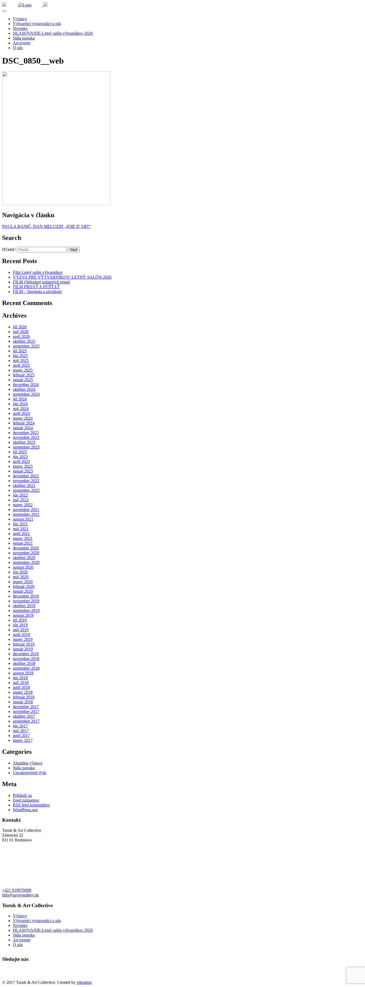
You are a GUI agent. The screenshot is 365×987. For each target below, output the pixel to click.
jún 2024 (20, 403)
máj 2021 (21, 528)
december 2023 (26, 432)
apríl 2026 (21, 336)
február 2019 (23, 644)
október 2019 (24, 605)
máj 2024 (21, 408)
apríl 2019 (21, 634)
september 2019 (26, 610)
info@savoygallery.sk (20, 895)
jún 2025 (20, 355)
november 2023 (26, 437)
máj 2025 (21, 360)
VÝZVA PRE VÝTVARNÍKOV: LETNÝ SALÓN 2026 (62, 277)
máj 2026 (21, 331)
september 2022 (26, 490)
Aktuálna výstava (27, 763)
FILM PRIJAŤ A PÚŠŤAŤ (36, 286)
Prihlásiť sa (22, 795)
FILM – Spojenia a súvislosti (37, 291)
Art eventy (22, 43)
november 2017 (26, 711)
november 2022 (26, 480)
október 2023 (24, 442)
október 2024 (24, 389)
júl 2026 (20, 327)
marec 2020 (23, 581)
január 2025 (23, 379)
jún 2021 (20, 524)
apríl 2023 (21, 461)
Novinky (20, 28)
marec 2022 (23, 504)
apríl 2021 (21, 533)
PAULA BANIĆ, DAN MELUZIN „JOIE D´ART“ (46, 226)
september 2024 (26, 394)
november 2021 (26, 509)
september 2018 (26, 668)
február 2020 (23, 586)
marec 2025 (23, 370)
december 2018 (26, 654)
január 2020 (23, 591)
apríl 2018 (21, 687)
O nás (18, 47)
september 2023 (26, 447)
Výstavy (20, 19)
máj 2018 (21, 682)
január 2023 (23, 471)
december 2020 (26, 548)
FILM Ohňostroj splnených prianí (41, 282)
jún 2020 (20, 572)
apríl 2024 (21, 413)
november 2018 (26, 658)
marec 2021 (23, 538)
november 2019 (26, 601)
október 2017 (24, 716)
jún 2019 (20, 625)
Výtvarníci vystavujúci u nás (37, 23)
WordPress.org (25, 809)
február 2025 (23, 375)
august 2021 (23, 519)
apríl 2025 (21, 365)
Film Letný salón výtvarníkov (38, 272)
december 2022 (26, 476)
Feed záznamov (26, 800)
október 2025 (24, 341)
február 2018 (23, 697)
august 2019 (23, 615)
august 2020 (23, 567)
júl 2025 (20, 351)
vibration (84, 982)
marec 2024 (23, 418)
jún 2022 (20, 495)
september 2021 (26, 514)
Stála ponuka (24, 38)
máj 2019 (21, 629)
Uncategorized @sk (29, 772)
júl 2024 (20, 399)
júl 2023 (20, 452)
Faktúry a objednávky (20, 977)
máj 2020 (21, 577)
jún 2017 (20, 726)
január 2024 (23, 428)
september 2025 (26, 346)
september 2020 (26, 562)
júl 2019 (20, 620)
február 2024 (23, 423)
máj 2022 (21, 500)
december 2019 (26, 596)
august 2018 (23, 673)
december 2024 (26, 384)
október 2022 (24, 485)
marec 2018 (23, 692)
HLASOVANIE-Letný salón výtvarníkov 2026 (53, 33)
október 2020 (24, 557)
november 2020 (26, 553)
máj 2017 (21, 730)
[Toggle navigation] (4, 11)
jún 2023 (20, 456)
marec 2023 (23, 466)
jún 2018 (20, 678)
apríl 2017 (21, 735)
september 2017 (26, 721)
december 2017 (26, 706)
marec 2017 (23, 740)
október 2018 (24, 663)
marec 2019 (23, 639)
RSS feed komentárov (31, 805)
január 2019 (23, 649)
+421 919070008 (16, 890)
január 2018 (23, 702)
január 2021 (23, 543)
